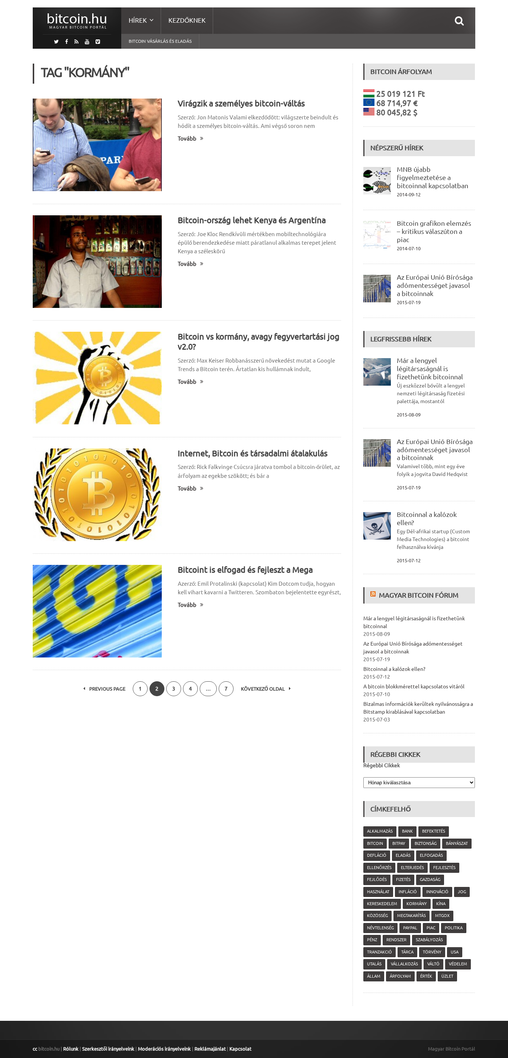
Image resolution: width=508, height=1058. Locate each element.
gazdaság (430, 879)
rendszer (396, 940)
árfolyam (400, 976)
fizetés (403, 879)
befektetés (433, 831)
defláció (376, 855)
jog (462, 892)
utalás (374, 964)
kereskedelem (382, 903)
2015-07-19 (409, 302)
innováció (437, 892)
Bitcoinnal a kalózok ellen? (394, 669)
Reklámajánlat (210, 1048)
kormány (416, 903)
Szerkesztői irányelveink (108, 1048)
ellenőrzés (379, 867)
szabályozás (429, 940)
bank (407, 831)
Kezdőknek (187, 20)
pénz (372, 940)
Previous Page (106, 688)
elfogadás (431, 855)
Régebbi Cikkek (381, 765)
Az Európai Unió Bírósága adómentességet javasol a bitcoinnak (435, 285)
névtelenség (380, 928)
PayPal (410, 928)
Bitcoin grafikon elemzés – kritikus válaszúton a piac (434, 231)
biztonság (426, 843)
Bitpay (398, 843)
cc (35, 1048)
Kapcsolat (240, 1048)
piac (431, 928)
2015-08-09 (409, 414)
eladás (403, 855)
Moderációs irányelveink (164, 1048)
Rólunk (70, 1048)
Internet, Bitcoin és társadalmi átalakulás (253, 453)
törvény (432, 952)
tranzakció (379, 952)
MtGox (442, 915)
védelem (458, 964)
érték (426, 976)
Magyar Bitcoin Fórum (419, 595)
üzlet (447, 976)
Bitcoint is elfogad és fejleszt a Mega (245, 569)
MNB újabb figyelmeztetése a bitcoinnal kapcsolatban (432, 177)
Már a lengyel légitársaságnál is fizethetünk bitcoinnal (430, 368)
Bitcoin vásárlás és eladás (160, 41)
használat (378, 892)
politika (454, 928)
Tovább (187, 138)
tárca (407, 952)
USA (455, 952)
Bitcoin (375, 843)
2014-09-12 (409, 194)
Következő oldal (263, 688)
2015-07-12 (409, 560)
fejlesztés (444, 867)
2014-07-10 (409, 248)
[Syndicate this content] (373, 595)
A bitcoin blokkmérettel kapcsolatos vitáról (413, 686)
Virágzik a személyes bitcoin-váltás (241, 103)
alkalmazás (380, 831)
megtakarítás (411, 915)
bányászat (457, 843)
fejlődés (377, 879)
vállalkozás (404, 964)
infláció (408, 892)
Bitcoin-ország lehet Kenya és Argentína (252, 220)
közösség (377, 915)
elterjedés (412, 867)
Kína (441, 903)
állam (373, 976)
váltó (433, 964)
